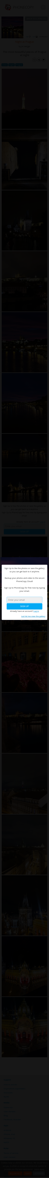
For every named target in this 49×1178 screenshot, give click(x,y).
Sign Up (24, 606)
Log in (36, 611)
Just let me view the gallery (33, 616)
